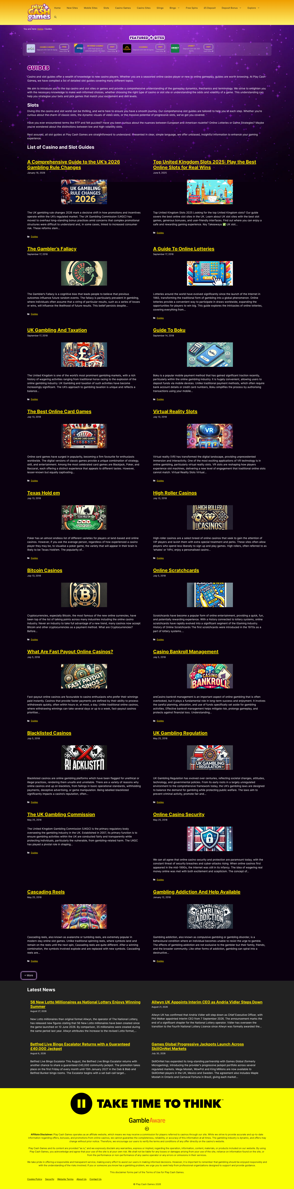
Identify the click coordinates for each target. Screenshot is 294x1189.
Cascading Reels (46, 892)
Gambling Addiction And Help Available (196, 892)
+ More (28, 975)
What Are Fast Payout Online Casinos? (70, 651)
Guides (34, 236)
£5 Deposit (210, 7)
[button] (55, 17)
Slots (106, 7)
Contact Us (96, 1179)
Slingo (160, 7)
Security (49, 1179)
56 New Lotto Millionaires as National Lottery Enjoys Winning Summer (85, 1004)
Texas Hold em (43, 493)
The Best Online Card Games (59, 411)
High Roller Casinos (175, 493)
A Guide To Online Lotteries (183, 248)
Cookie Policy (34, 1179)
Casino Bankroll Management (186, 651)
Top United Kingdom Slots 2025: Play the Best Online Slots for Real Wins (204, 164)
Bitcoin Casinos (44, 570)
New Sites (72, 7)
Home (57, 7)
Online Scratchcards (176, 570)
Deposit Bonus (230, 7)
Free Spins (192, 7)
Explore (252, 7)
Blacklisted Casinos (49, 733)
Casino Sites (144, 7)
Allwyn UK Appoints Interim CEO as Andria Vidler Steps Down (207, 1002)
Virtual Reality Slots (175, 411)
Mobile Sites (90, 7)
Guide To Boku (169, 330)
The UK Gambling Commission (61, 814)
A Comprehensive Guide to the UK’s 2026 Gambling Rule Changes (73, 164)
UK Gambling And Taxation (57, 330)
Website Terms (65, 1179)
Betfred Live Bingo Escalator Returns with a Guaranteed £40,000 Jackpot (80, 1046)
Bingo (173, 7)
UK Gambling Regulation (180, 733)
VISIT (64, 47)
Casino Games (123, 7)
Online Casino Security (179, 814)
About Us (82, 1179)
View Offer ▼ (64, 51)
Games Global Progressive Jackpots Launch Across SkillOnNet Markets (198, 1046)
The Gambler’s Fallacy (52, 248)
